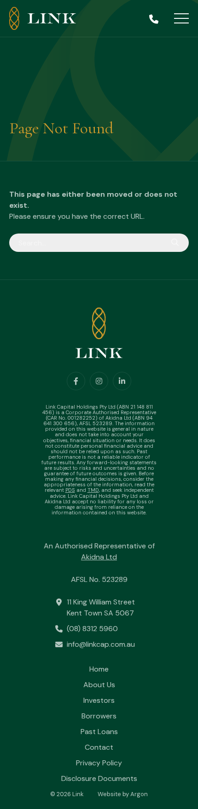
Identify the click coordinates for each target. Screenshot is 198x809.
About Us (99, 684)
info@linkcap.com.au (101, 644)
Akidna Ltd (99, 557)
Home (99, 669)
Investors (99, 700)
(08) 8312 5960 (92, 628)
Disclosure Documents (99, 778)
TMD (93, 490)
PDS (70, 490)
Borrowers (99, 716)
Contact (99, 747)
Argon (139, 794)
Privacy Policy (99, 763)
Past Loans (99, 731)
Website (109, 794)
